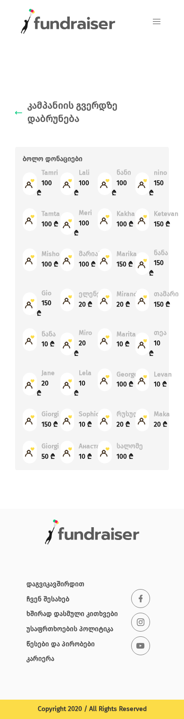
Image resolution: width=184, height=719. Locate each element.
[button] (156, 21)
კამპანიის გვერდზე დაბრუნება (72, 113)
